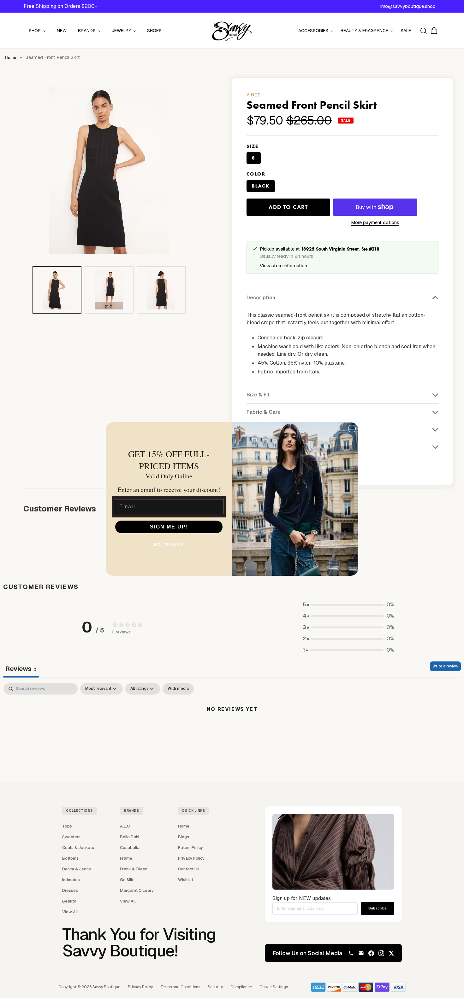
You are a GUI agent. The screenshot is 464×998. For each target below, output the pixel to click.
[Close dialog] (352, 428)
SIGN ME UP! (169, 526)
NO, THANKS (169, 545)
